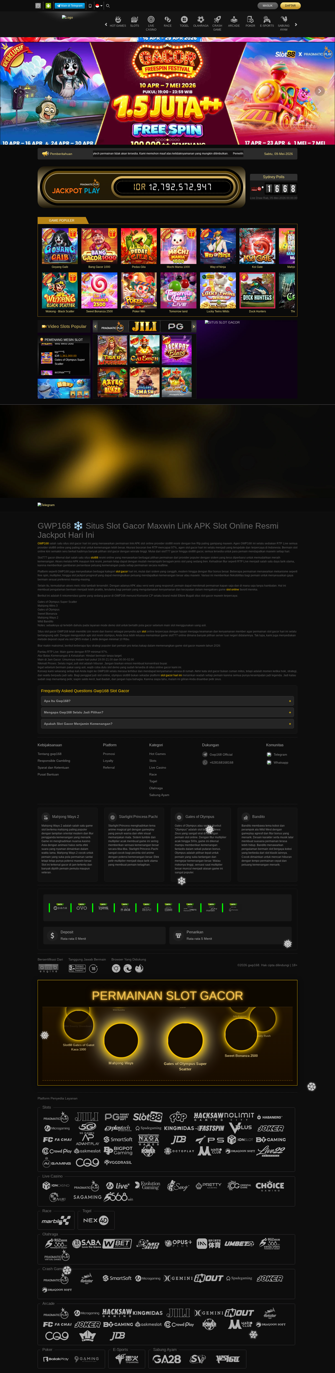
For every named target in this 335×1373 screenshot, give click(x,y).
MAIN (63, 246)
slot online (232, 589)
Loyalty (108, 760)
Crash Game (217, 27)
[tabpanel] (167, 91)
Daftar (290, 5)
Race (168, 25)
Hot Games (118, 25)
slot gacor (122, 571)
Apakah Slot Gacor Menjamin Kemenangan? (78, 724)
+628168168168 (221, 762)
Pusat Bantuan (48, 774)
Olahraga (201, 25)
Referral (109, 767)
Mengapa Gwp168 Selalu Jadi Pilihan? (73, 712)
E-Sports (267, 25)
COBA (115, 345)
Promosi (109, 754)
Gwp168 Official (221, 754)
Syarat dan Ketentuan (53, 767)
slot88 (94, 557)
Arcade (234, 25)
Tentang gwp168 (50, 754)
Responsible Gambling (54, 760)
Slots (134, 25)
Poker (250, 25)
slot (144, 631)
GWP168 (43, 543)
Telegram (280, 754)
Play (92, 191)
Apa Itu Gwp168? (57, 701)
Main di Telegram (71, 5)
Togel (184, 25)
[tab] (113, 326)
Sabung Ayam (283, 27)
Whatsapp (281, 762)
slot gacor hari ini (171, 675)
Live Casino (151, 27)
